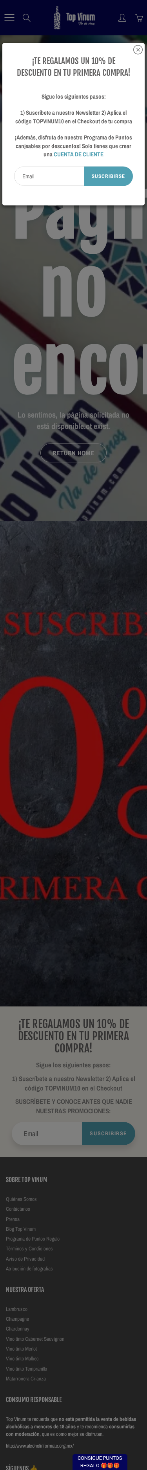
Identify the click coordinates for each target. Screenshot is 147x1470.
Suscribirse (108, 175)
